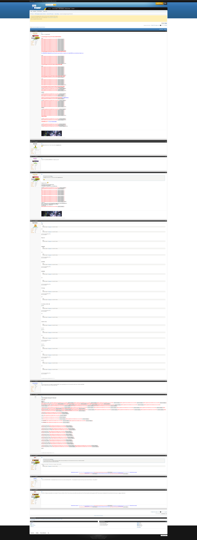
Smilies (138, 523)
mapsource (58, 519)
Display (165, 29)
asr (40, 519)
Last (165, 25)
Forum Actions (39, 11)
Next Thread (101, 515)
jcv (56, 519)
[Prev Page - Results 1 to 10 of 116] (158, 25)
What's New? (55, 8)
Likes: (163, 23)
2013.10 (32, 519)
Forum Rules (67, 8)
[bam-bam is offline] (35, 227)
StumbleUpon (33, 525)
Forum (49, 8)
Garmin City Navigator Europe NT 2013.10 (39, 27)
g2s (48, 519)
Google (33, 526)
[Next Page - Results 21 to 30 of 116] (164, 25)
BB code (138, 522)
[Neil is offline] (35, 464)
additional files (38, 519)
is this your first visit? (38, 1)
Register (50, 241)
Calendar (34, 11)
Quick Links (45, 11)
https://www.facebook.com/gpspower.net (52, 17)
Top (166, 513)
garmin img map (54, 519)
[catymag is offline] (35, 181)
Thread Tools (161, 29)
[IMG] (138, 524)
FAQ (31, 11)
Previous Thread (96, 515)
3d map (34, 519)
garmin (50, 519)
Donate (72, 8)
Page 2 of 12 (153, 25)
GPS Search (61, 8)
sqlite (61, 519)
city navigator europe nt (44, 519)
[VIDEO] (138, 525)
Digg (32, 522)
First (157, 25)
